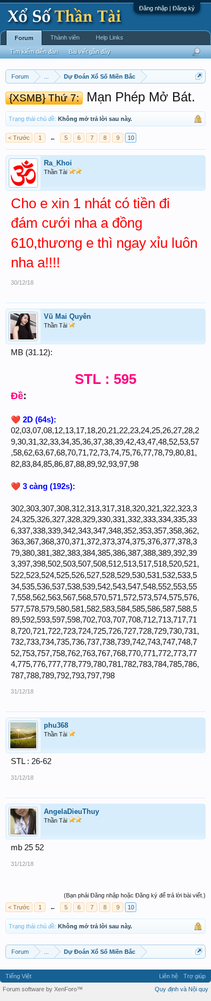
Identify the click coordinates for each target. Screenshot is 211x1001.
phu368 (56, 725)
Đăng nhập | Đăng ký (167, 8)
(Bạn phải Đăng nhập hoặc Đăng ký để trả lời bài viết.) (135, 895)
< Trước (19, 137)
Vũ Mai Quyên (67, 316)
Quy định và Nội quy (181, 989)
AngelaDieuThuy (71, 811)
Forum (24, 38)
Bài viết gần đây (89, 51)
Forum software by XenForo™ (43, 989)
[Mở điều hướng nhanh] (198, 76)
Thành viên (65, 37)
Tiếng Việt (18, 976)
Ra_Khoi (58, 163)
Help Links (109, 37)
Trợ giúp (194, 976)
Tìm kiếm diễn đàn (34, 51)
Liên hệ (168, 976)
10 (131, 137)
